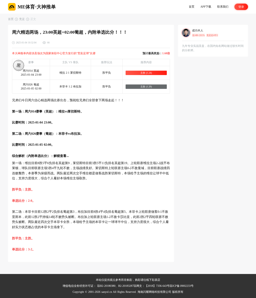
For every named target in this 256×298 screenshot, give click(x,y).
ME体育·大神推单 (37, 6)
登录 (241, 6)
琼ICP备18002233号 (182, 285)
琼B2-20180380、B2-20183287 (115, 285)
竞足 (22, 19)
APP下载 (205, 6)
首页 (191, 6)
